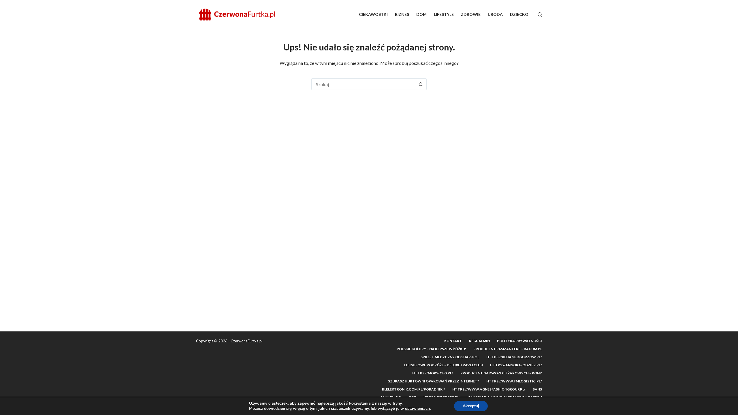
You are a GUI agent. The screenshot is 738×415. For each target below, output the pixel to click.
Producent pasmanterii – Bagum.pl (507, 349)
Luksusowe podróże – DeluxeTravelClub (443, 365)
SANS (537, 389)
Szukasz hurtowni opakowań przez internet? (433, 381)
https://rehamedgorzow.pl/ (514, 357)
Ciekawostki (373, 14)
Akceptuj (471, 406)
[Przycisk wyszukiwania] (421, 84)
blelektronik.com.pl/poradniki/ (413, 389)
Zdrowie (471, 14)
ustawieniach (417, 408)
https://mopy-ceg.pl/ (432, 373)
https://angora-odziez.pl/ (516, 365)
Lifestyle (444, 14)
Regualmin (479, 341)
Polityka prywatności (519, 341)
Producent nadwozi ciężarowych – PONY (501, 373)
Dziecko (519, 14)
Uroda (495, 14)
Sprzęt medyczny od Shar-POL (450, 357)
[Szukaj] (540, 14)
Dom (421, 14)
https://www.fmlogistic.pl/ (514, 381)
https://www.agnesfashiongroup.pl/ (489, 389)
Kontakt (453, 341)
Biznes (402, 14)
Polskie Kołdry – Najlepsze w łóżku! (431, 349)
